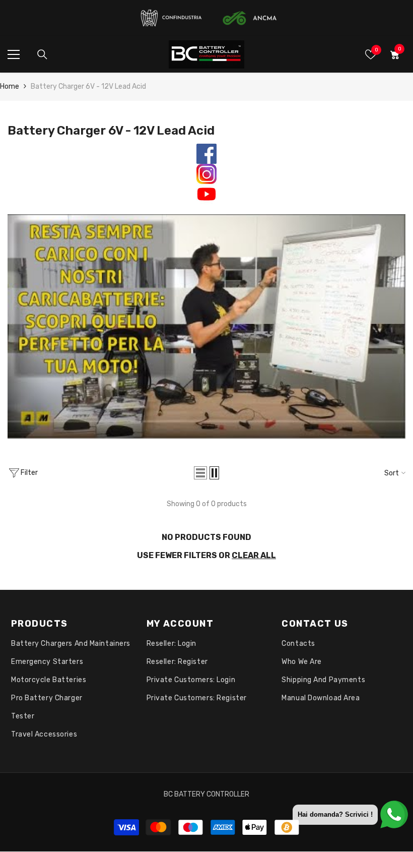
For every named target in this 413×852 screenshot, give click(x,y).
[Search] (42, 54)
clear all (254, 555)
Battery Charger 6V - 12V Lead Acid (88, 86)
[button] (200, 472)
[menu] (14, 54)
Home (9, 86)
